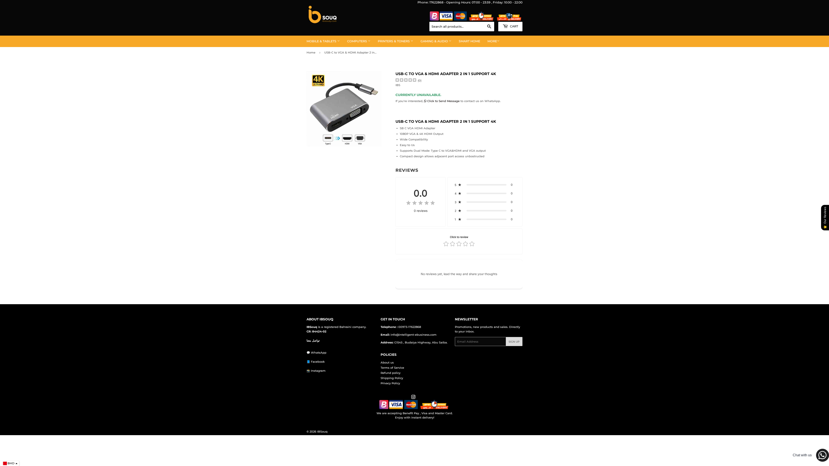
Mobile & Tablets (322, 41)
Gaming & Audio (435, 41)
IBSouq (322, 431)
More (492, 41)
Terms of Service (392, 367)
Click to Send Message (443, 101)
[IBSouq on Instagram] (413, 397)
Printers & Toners (394, 41)
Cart (513, 26)
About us (387, 362)
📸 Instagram (316, 370)
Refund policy (390, 373)
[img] (406, 80)
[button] (485, 185)
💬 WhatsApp (316, 352)
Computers (357, 41)
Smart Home (469, 41)
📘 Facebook (316, 361)
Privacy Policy (390, 383)
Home (311, 52)
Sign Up (514, 341)
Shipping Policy (392, 378)
